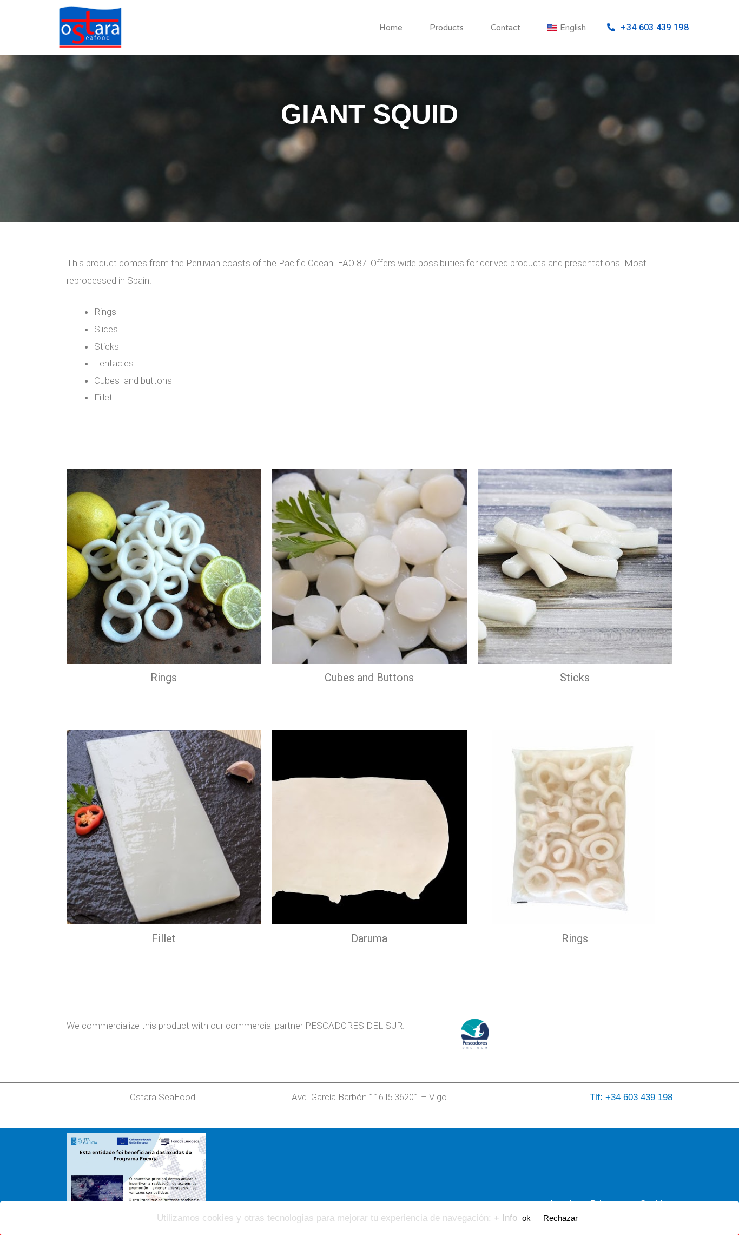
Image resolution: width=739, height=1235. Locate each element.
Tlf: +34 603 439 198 (631, 1097)
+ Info (505, 1218)
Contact (505, 27)
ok (526, 1218)
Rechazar (560, 1218)
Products (447, 27)
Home (391, 27)
